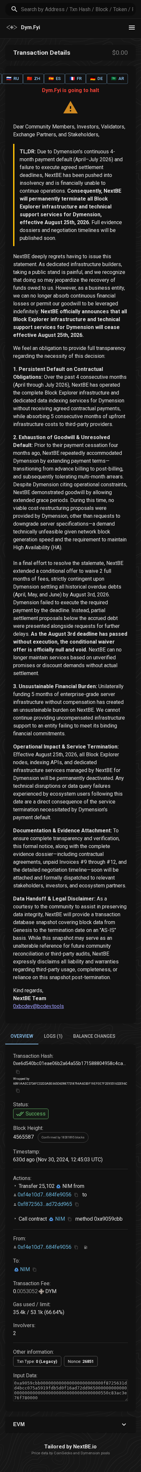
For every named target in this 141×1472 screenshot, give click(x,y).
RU (12, 78)
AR (117, 78)
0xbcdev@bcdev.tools (38, 1006)
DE (96, 78)
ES (55, 78)
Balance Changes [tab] (94, 1036)
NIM (66, 1186)
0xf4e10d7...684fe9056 (44, 1194)
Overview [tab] (21, 1036)
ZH (33, 78)
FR (76, 78)
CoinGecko (63, 1453)
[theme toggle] (132, 27)
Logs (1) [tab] (53, 1036)
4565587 (23, 1137)
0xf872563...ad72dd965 (45, 1204)
